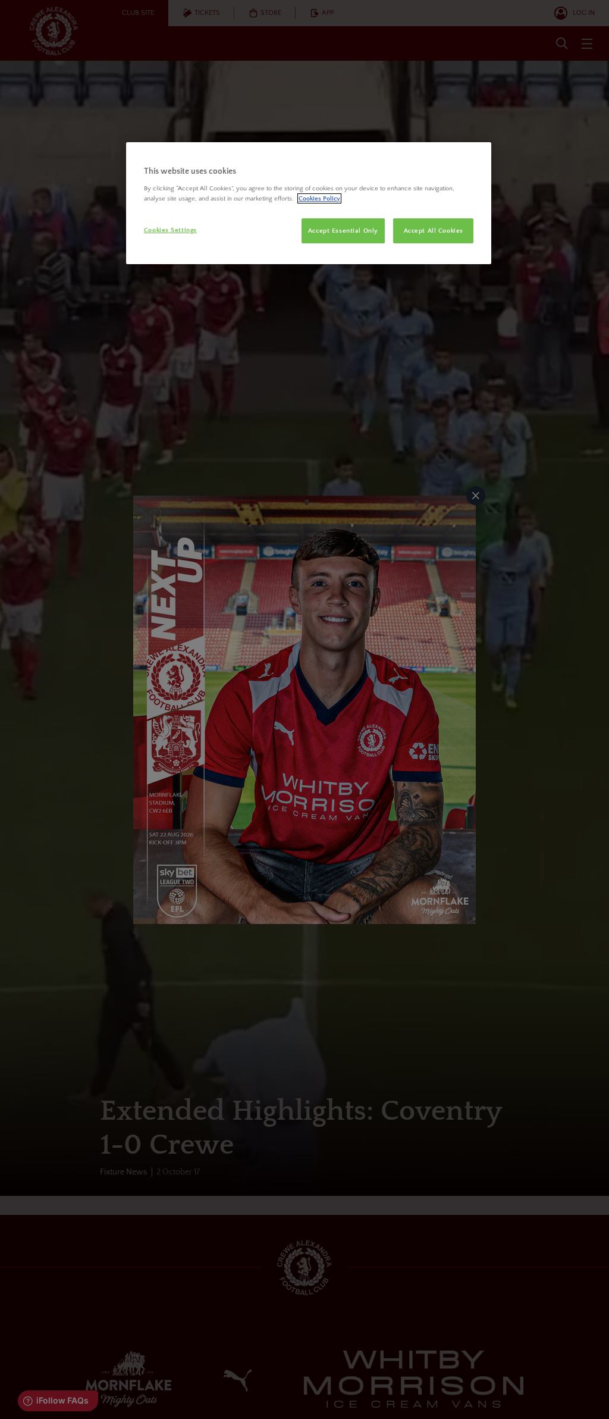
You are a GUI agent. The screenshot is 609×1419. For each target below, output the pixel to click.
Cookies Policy (319, 198)
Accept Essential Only (343, 230)
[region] (308, 203)
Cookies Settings (170, 230)
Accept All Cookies (433, 230)
